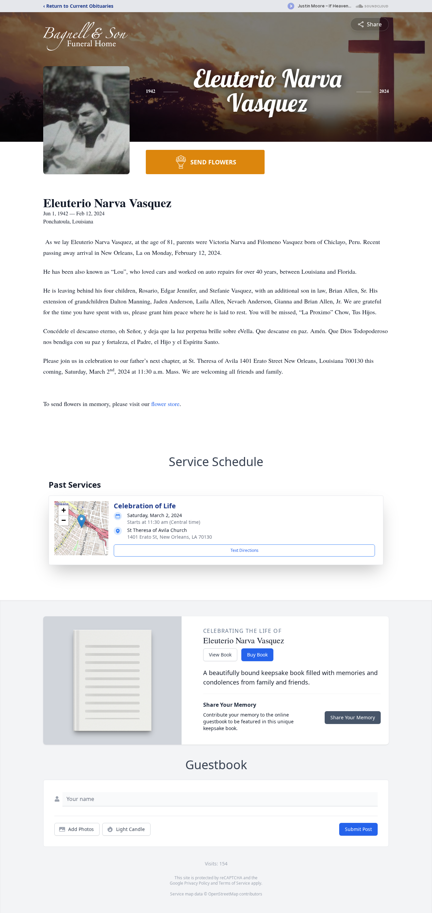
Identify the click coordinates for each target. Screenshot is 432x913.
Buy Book (257, 654)
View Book (220, 654)
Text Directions (245, 550)
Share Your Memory (352, 717)
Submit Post (358, 829)
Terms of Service (234, 883)
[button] (81, 521)
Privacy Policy (197, 883)
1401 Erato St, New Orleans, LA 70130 (169, 537)
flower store (165, 404)
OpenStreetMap (223, 894)
